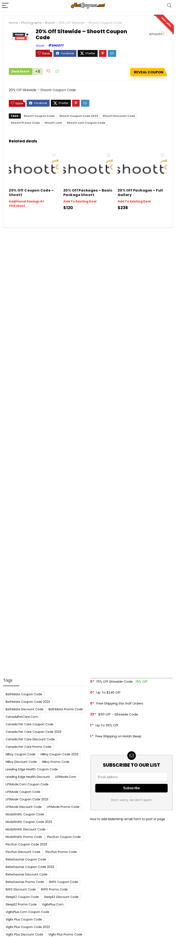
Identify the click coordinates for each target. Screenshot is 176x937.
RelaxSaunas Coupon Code (26, 859)
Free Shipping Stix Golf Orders (119, 703)
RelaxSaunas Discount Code (26, 874)
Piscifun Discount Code (23, 852)
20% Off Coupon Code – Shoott (31, 192)
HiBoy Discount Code (21, 762)
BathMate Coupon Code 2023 (28, 702)
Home (13, 23)
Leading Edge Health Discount (28, 777)
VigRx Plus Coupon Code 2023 (28, 927)
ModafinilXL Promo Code (24, 837)
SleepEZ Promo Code (21, 904)
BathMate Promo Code (66, 709)
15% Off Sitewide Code (114, 681)
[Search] (169, 5)
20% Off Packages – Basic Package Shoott (87, 192)
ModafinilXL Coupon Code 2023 (29, 822)
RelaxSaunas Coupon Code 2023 (30, 867)
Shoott (50, 23)
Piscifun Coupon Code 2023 (26, 844)
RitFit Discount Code (21, 889)
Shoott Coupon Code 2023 (78, 116)
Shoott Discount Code (119, 116)
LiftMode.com (65, 777)
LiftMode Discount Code (24, 807)
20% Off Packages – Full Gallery (140, 192)
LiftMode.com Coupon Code (27, 784)
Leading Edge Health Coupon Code (32, 769)
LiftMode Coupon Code (23, 792)
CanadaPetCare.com (22, 717)
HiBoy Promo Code (56, 762)
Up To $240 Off (108, 692)
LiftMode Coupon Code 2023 (27, 799)
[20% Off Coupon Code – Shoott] (33, 154)
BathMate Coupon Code (24, 694)
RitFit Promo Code (54, 889)
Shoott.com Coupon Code (86, 123)
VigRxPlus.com (53, 904)
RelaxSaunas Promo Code (25, 882)
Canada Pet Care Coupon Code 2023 (33, 732)
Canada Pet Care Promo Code (28, 747)
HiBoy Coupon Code (20, 754)
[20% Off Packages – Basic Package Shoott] (88, 154)
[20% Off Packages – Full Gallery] (142, 154)
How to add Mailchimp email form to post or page (127, 819)
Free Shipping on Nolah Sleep (118, 736)
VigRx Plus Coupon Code (24, 919)
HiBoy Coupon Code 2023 (59, 754)
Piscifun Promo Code (61, 852)
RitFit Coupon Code (63, 882)
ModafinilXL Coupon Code (25, 814)
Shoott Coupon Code (39, 116)
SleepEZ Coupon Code (22, 897)
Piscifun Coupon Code (64, 837)
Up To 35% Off (107, 725)
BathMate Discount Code (24, 709)
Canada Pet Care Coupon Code (29, 724)
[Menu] (5, 5)
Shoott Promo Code (25, 123)
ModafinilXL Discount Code (26, 829)
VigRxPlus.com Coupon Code (27, 912)
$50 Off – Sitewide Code (118, 714)
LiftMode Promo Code (63, 807)
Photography (31, 23)
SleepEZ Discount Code (61, 897)
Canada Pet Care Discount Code (30, 739)
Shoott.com (53, 123)
